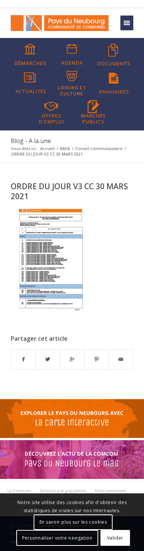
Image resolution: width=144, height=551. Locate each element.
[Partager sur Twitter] (48, 359)
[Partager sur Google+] (72, 359)
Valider (115, 538)
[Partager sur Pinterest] (97, 359)
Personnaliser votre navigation (57, 538)
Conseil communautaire (99, 148)
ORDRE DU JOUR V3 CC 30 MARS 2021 (69, 191)
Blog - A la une (31, 141)
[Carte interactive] (72, 436)
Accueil (47, 148)
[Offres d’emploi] (51, 111)
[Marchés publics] (93, 111)
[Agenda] (72, 55)
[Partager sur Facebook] (23, 359)
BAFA (65, 148)
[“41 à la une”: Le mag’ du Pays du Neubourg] (72, 477)
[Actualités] (30, 83)
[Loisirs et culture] (72, 83)
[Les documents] (113, 55)
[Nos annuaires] (113, 83)
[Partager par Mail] (121, 359)
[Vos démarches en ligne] (30, 55)
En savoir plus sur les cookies (73, 522)
